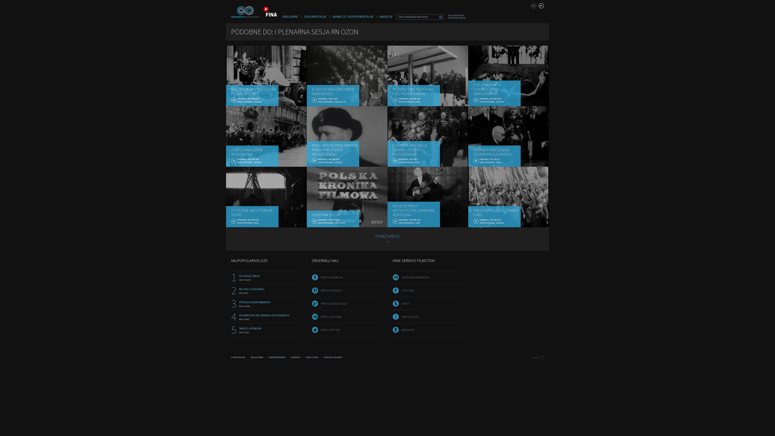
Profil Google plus (334, 303)
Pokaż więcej (387, 236)
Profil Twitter (330, 330)
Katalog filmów (333, 357)
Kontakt (296, 357)
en (533, 6)
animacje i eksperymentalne (353, 17)
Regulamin (257, 357)
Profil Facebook (332, 277)
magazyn (386, 17)
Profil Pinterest (331, 290)
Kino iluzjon (410, 317)
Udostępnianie (277, 357)
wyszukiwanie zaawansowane (457, 16)
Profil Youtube (331, 317)
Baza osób (312, 357)
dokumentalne (315, 17)
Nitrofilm (408, 330)
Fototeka (408, 290)
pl (541, 6)
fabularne (290, 17)
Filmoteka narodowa (415, 277)
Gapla (405, 303)
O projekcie (238, 357)
